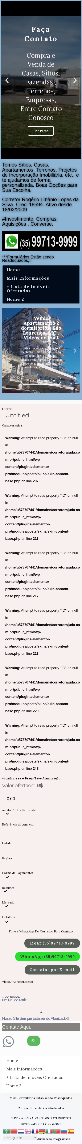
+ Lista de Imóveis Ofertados (28, 288)
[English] (28, 1130)
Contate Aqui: (16, 1027)
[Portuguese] (56, 1130)
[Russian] (63, 1130)
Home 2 (15, 299)
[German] (42, 1130)
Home (13, 269)
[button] (37, 155)
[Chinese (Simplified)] (13, 1130)
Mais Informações (28, 278)
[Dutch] (21, 1130)
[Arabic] (6, 1130)
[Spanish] (71, 1130)
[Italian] (49, 1130)
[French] (35, 1130)
